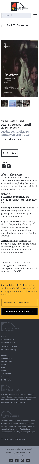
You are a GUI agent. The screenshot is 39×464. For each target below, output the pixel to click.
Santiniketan (6, 361)
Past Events (6, 380)
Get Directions (9, 153)
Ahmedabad (6, 358)
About (3, 355)
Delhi (3, 364)
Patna (3, 371)
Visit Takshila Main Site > (13, 439)
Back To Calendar (17, 25)
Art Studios (6, 374)
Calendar (5, 377)
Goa (3, 367)
